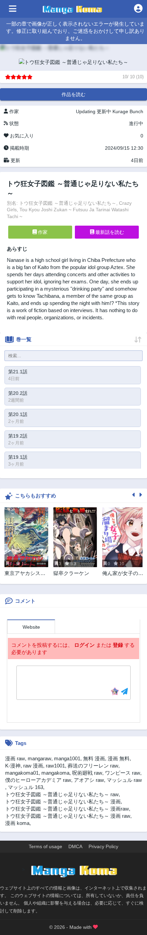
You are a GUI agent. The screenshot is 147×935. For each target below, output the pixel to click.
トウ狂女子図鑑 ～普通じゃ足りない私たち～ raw (62, 794)
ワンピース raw (122, 773)
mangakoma (55, 773)
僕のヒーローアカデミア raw (38, 780)
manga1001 (67, 758)
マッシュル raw (124, 780)
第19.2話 (17, 436)
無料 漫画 (94, 758)
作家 (42, 232)
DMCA (75, 846)
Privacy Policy (103, 846)
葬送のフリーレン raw (93, 766)
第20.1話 (17, 414)
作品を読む (73, 94)
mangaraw (39, 758)
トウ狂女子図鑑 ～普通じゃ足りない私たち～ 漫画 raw (67, 816)
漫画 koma (17, 823)
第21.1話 (17, 371)
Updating (85, 111)
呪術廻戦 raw (87, 773)
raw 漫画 (33, 766)
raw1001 (55, 766)
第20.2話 (17, 393)
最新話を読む (109, 232)
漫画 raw (15, 758)
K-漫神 (13, 766)
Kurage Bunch (127, 111)
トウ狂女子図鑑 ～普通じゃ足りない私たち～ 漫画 (63, 801)
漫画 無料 (119, 758)
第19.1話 (17, 457)
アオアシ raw (89, 780)
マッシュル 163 (25, 787)
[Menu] (12, 9)
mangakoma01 (22, 773)
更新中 (104, 111)
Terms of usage (45, 846)
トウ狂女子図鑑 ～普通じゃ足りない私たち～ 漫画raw (67, 809)
